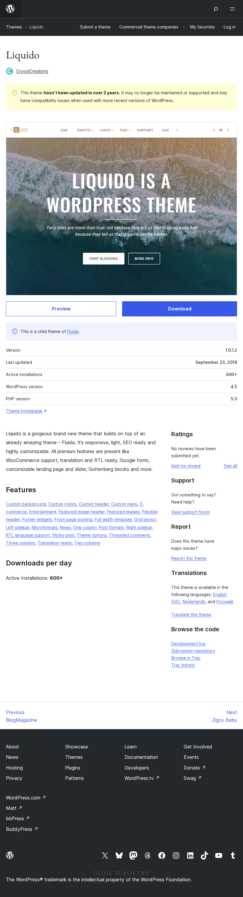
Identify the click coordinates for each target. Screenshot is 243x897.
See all (230, 465)
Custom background (26, 503)
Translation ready (55, 542)
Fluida (73, 331)
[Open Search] (215, 9)
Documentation (141, 757)
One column (85, 527)
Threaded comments (129, 535)
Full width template (113, 519)
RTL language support (28, 535)
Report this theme (189, 558)
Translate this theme (191, 614)
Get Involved (198, 747)
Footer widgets (37, 519)
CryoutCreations (32, 71)
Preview (61, 309)
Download (179, 309)
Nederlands (194, 601)
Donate (195, 768)
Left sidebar (17, 527)
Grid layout (145, 519)
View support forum (190, 511)
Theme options (92, 535)
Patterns (74, 778)
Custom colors (62, 503)
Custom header (94, 503)
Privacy (14, 778)
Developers (136, 768)
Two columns (87, 542)
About (12, 747)
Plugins (72, 768)
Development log (188, 643)
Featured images (123, 511)
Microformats (44, 527)
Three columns (20, 542)
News (65, 527)
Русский (224, 601)
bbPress (18, 818)
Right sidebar (139, 527)
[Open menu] (233, 9)
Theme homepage (24, 410)
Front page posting (73, 519)
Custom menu (124, 503)
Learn (130, 747)
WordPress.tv (142, 778)
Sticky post (63, 535)
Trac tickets (183, 664)
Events (191, 757)
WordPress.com (26, 798)
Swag (193, 778)
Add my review (186, 465)
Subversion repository (193, 650)
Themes (14, 26)
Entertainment (42, 511)
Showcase (76, 747)
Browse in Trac (186, 657)
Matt (14, 808)
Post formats (111, 527)
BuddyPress (22, 829)
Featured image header (82, 511)
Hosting (14, 768)
